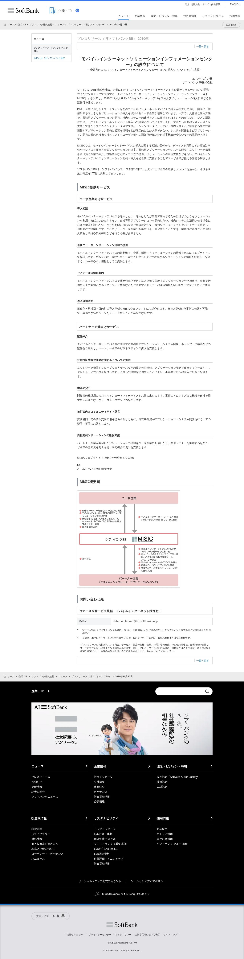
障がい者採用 (165, 839)
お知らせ (36, 782)
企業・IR (22, 24)
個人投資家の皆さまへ (44, 844)
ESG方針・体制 (103, 834)
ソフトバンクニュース (44, 796)
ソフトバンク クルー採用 (172, 844)
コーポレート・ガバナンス (47, 853)
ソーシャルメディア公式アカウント (100, 881)
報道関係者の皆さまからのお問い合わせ (126, 894)
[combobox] (179, 691)
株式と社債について (43, 848)
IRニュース (38, 858)
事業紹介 (99, 786)
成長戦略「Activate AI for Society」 (178, 777)
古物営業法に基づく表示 (147, 934)
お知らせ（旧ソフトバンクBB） (50, 58)
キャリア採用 (165, 834)
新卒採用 (162, 829)
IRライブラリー (40, 834)
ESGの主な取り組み (106, 848)
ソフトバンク (122, 924)
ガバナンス (100, 791)
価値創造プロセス (104, 839)
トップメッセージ (104, 829)
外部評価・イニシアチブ (108, 858)
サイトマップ (170, 934)
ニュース (59, 24)
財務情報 (36, 839)
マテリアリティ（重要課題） (111, 844)
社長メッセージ (103, 777)
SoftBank (23, 10)
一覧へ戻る (202, 46)
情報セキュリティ (76, 934)
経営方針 (36, 829)
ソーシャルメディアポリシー (148, 881)
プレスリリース (40, 777)
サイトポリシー (123, 934)
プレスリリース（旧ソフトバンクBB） (87, 24)
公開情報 (99, 801)
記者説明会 (38, 791)
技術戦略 (162, 782)
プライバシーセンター (100, 934)
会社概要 (99, 782)
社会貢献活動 (102, 796)
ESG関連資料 (102, 853)
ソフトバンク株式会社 (40, 24)
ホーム (11, 24)
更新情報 (36, 786)
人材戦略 (162, 786)
